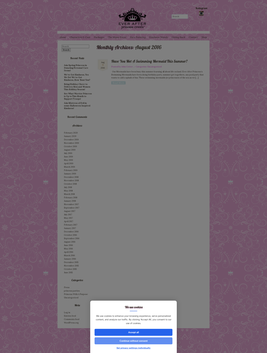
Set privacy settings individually (133, 348)
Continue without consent (134, 341)
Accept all (133, 332)
